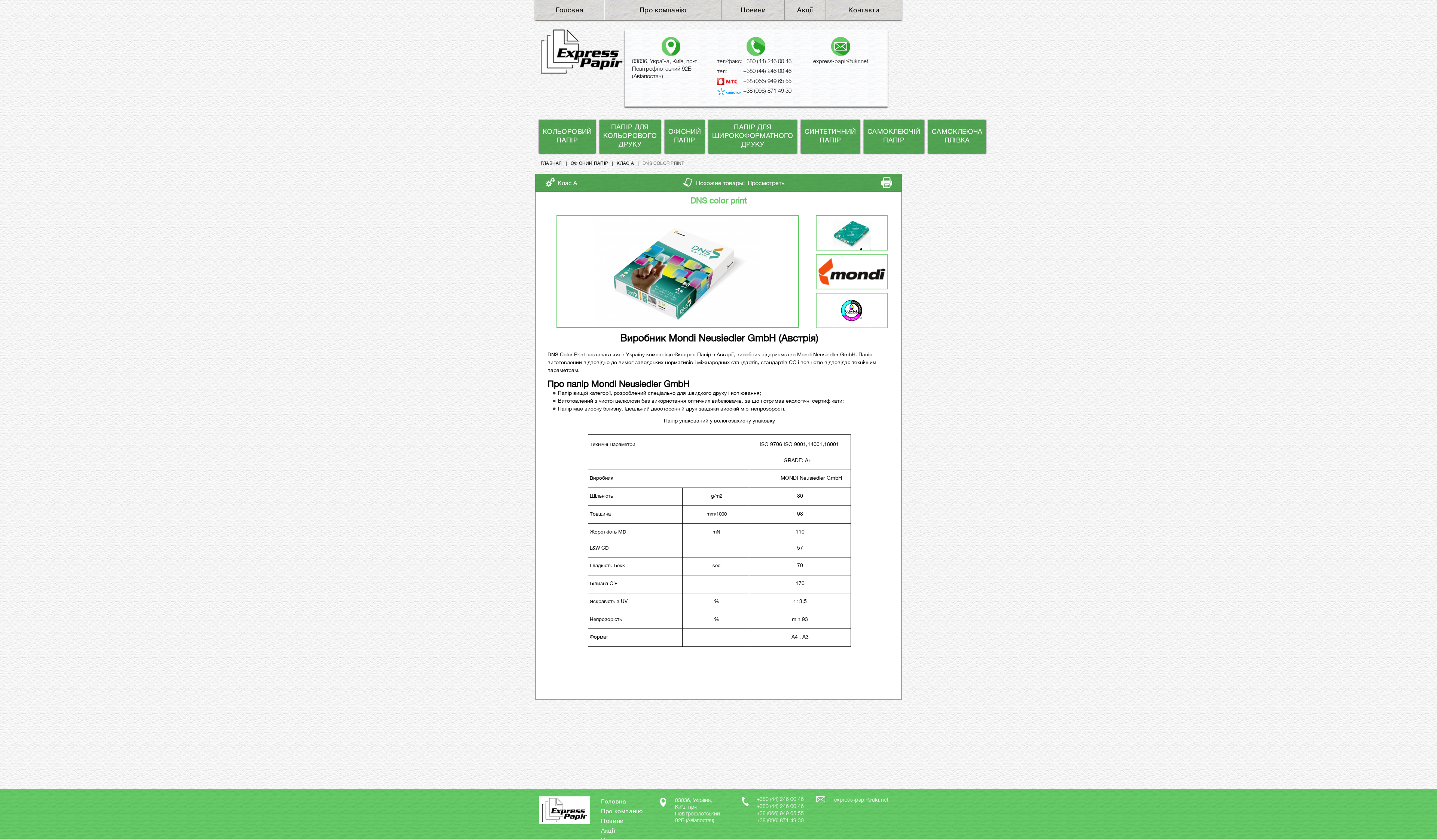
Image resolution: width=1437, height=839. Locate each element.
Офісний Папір (684, 136)
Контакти (863, 10)
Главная (551, 164)
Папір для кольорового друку (630, 136)
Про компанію (663, 10)
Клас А (625, 164)
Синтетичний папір (830, 136)
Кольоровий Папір (567, 136)
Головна (570, 10)
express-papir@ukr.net (840, 61)
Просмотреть (766, 182)
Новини (753, 10)
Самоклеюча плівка (957, 136)
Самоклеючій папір (894, 136)
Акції (805, 10)
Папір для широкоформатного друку (752, 136)
